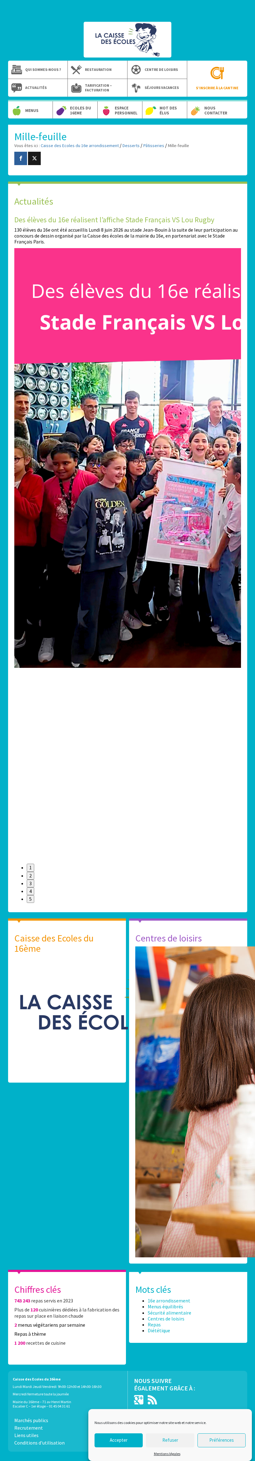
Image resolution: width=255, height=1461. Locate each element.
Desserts (131, 145)
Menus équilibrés (165, 1306)
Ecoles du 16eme (80, 110)
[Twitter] (34, 158)
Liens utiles (26, 1435)
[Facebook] (20, 158)
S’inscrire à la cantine (217, 88)
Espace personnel (126, 110)
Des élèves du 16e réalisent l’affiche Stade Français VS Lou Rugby (114, 219)
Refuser (170, 1440)
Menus (32, 110)
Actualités (36, 88)
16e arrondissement (169, 1300)
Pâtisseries (153, 145)
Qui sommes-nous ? (43, 69)
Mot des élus (168, 110)
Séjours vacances (162, 88)
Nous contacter (215, 110)
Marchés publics (31, 1420)
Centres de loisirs (166, 1318)
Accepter (119, 1440)
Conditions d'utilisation (39, 1443)
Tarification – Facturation (98, 87)
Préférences (221, 1440)
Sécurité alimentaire (169, 1313)
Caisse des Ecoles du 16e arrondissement (127, 43)
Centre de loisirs (161, 69)
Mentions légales (167, 1453)
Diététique (159, 1330)
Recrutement (28, 1428)
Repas (154, 1324)
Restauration (98, 69)
